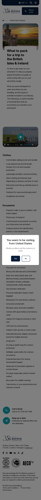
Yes (15, 259)
